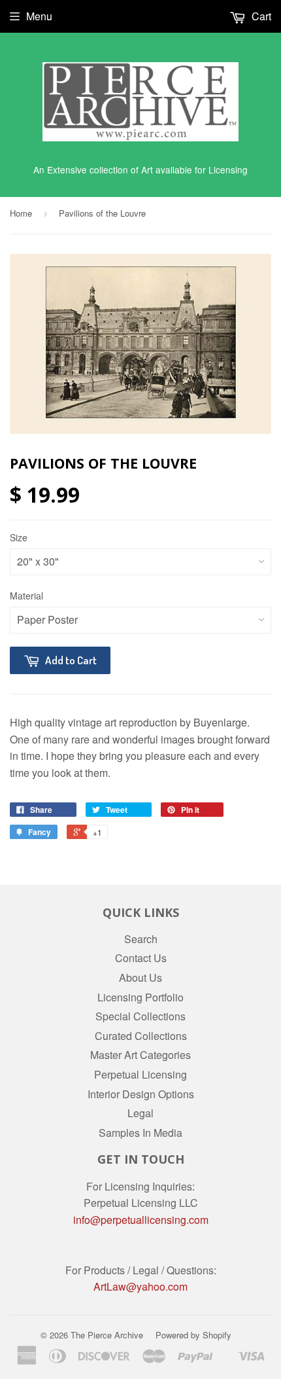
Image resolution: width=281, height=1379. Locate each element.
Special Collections (140, 1016)
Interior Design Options (141, 1093)
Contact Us (141, 957)
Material (26, 595)
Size (18, 537)
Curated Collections (141, 1035)
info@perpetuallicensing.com (140, 1219)
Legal (140, 1112)
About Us (140, 977)
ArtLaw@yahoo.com (140, 1286)
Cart (260, 16)
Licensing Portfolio (140, 997)
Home (21, 213)
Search (140, 938)
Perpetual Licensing (140, 1074)
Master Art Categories (140, 1054)
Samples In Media (140, 1132)
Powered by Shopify (193, 1335)
